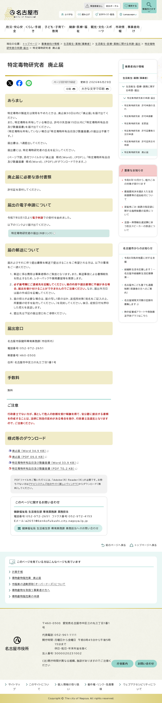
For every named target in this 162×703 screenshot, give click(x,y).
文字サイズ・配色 (106, 14)
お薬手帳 (17, 572)
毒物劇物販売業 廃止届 (26, 578)
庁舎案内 (122, 663)
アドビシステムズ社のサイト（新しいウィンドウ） (54, 484)
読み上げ (86, 14)
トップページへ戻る (146, 545)
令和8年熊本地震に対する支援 (139, 260)
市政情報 (120, 29)
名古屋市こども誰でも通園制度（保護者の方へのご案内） (138, 289)
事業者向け (134, 29)
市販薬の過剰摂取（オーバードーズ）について (38, 584)
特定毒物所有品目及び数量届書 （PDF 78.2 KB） (43, 468)
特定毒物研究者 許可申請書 (138, 116)
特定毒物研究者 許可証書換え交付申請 (139, 132)
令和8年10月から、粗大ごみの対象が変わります (139, 182)
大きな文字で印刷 (93, 88)
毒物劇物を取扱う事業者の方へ (31, 590)
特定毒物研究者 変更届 (136, 124)
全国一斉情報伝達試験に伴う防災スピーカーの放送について (139, 226)
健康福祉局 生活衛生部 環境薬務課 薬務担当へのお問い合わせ (60, 528)
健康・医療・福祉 (78, 29)
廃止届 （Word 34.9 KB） (29, 451)
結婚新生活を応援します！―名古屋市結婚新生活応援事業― (139, 273)
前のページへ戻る (116, 545)
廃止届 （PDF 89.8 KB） (28, 457)
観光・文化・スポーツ (101, 29)
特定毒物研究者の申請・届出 (141, 98)
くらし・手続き (33, 29)
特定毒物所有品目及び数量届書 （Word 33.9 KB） (44, 462)
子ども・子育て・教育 (55, 29)
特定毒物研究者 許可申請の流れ (139, 107)
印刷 (68, 89)
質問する (132, 6)
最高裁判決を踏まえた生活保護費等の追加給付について (138, 195)
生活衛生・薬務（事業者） (77, 44)
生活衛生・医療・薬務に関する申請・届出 (117, 44)
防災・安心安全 (14, 29)
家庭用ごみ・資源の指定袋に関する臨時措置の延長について (139, 211)
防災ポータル (112, 6)
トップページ (30, 44)
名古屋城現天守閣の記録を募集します (138, 302)
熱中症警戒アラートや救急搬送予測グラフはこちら (139, 314)
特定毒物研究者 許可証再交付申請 (139, 143)
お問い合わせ (146, 663)
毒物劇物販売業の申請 (25, 596)
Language (129, 14)
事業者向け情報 (50, 44)
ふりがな (69, 14)
